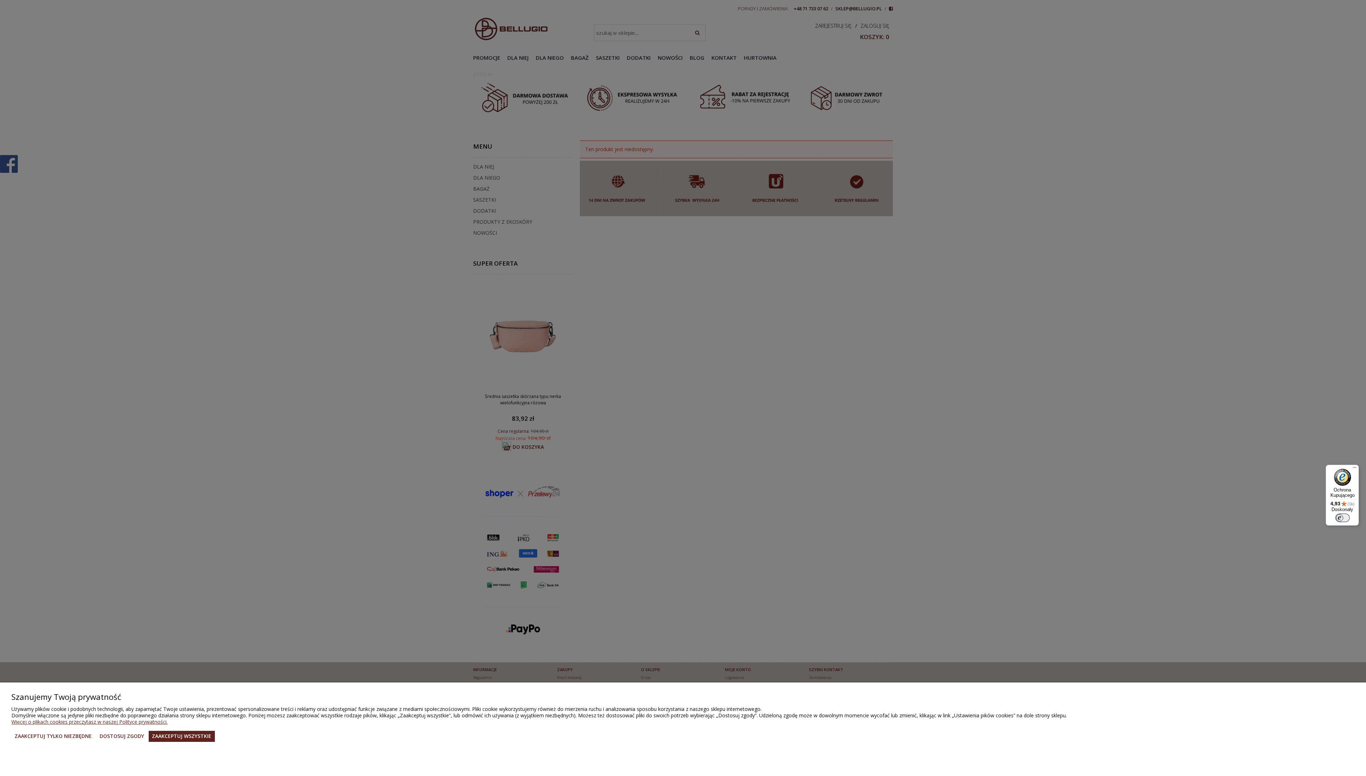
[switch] (1342, 518)
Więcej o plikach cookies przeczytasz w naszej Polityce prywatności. (89, 721)
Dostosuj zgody (122, 736)
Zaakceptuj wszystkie (181, 736)
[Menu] (1354, 469)
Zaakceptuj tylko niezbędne (53, 736)
